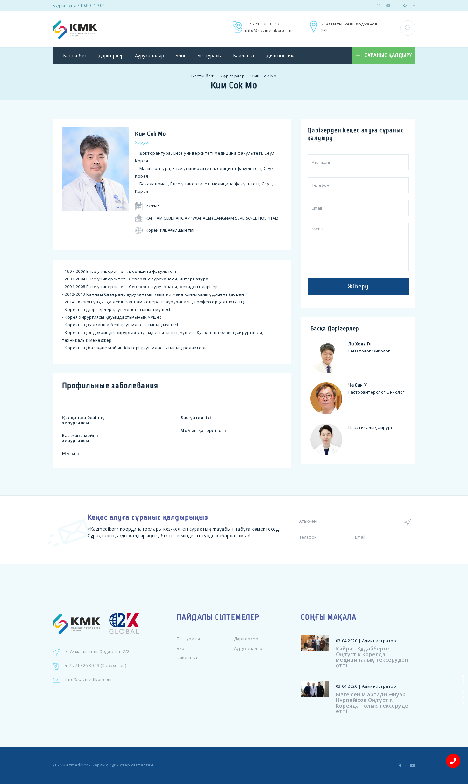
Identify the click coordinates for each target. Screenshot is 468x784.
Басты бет (75, 56)
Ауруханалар (149, 56)
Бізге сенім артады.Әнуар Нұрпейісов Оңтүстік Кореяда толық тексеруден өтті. (374, 703)
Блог (180, 56)
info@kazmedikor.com (268, 30)
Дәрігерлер (111, 56)
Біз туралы (209, 56)
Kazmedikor (75, 765)
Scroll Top (462, 695)
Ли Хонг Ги (360, 343)
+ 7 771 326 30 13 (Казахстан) (95, 665)
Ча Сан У (357, 385)
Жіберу (358, 286)
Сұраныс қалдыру (388, 55)
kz (405, 5)
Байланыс (244, 56)
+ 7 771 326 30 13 (262, 24)
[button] (407, 28)
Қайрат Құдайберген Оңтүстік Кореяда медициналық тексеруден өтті (372, 657)
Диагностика (281, 56)
